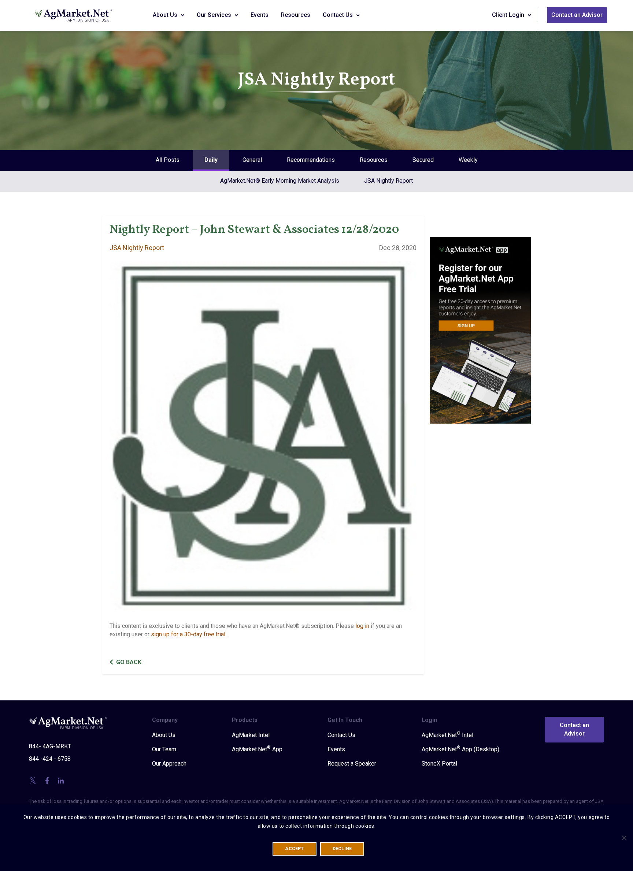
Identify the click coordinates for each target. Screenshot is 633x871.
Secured (423, 159)
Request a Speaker (351, 763)
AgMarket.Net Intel (447, 734)
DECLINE (342, 848)
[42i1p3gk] (480, 325)
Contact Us (338, 14)
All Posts (167, 159)
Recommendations (311, 159)
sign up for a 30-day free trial (188, 634)
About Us (166, 14)
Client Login (509, 14)
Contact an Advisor (577, 14)
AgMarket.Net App (257, 749)
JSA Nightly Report (388, 180)
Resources (295, 14)
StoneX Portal (439, 763)
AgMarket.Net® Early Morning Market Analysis (279, 180)
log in (362, 625)
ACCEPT (294, 848)
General (252, 159)
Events (260, 14)
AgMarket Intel (251, 735)
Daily (211, 159)
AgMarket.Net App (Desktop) (460, 749)
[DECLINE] (624, 837)
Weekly (468, 159)
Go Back (128, 662)
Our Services (215, 14)
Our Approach (169, 763)
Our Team (164, 749)
